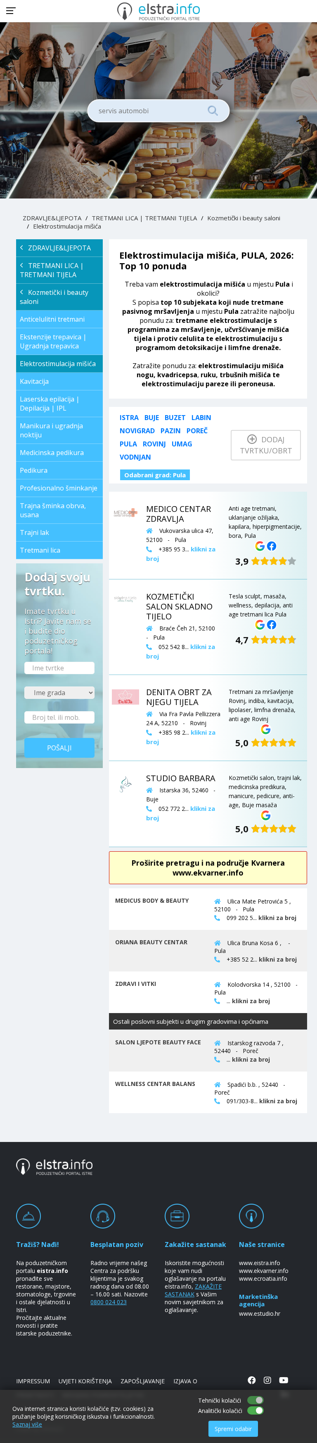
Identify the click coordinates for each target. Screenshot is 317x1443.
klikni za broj (277, 918)
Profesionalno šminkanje (58, 488)
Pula (128, 443)
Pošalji (59, 747)
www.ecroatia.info (263, 1278)
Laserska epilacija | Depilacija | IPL (50, 404)
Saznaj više (27, 1424)
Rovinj (154, 443)
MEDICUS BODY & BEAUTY (152, 900)
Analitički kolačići (220, 1411)
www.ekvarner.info (264, 1271)
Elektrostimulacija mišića (67, 226)
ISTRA (129, 417)
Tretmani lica (40, 550)
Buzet (175, 417)
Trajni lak (34, 532)
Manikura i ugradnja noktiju (51, 430)
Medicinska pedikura (52, 452)
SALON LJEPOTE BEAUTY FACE (158, 1042)
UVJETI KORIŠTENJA (85, 1381)
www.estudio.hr (259, 1313)
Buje (151, 417)
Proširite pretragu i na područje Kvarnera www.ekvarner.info (208, 868)
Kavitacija (34, 381)
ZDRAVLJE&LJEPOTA (52, 218)
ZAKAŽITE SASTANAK (193, 1290)
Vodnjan (135, 457)
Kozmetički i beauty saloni (243, 218)
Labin (201, 417)
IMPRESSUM (33, 1381)
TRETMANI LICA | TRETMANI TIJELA (144, 218)
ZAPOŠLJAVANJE (143, 1381)
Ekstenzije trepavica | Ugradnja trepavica (53, 341)
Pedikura (33, 470)
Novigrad (137, 430)
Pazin (171, 430)
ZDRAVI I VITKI (135, 984)
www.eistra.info (259, 1263)
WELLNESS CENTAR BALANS (155, 1084)
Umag (182, 443)
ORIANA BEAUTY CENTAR (151, 942)
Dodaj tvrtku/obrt (266, 444)
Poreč (197, 430)
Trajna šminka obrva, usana (53, 510)
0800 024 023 (108, 1302)
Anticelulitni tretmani (52, 319)
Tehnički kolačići (219, 1400)
